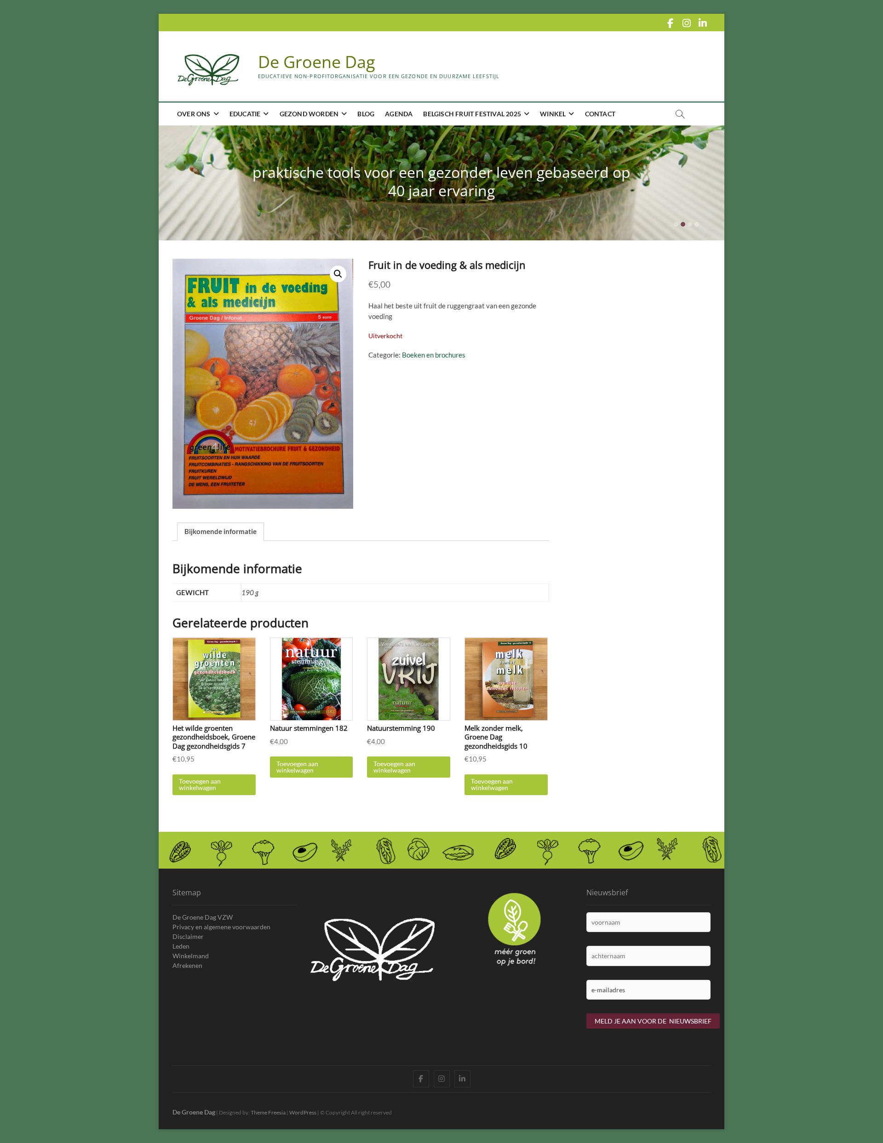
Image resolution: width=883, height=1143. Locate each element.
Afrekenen (187, 965)
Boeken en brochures (433, 355)
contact (600, 114)
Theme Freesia (268, 1112)
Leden (180, 946)
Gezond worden (309, 114)
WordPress (302, 1112)
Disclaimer (188, 936)
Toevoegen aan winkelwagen (200, 784)
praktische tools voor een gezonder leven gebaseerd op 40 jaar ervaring (441, 181)
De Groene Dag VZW (202, 917)
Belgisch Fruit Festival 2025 (472, 114)
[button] (338, 274)
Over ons (194, 114)
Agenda (399, 114)
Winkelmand (190, 956)
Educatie (245, 114)
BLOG (365, 114)
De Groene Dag (316, 62)
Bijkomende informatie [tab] (220, 531)
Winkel (553, 114)
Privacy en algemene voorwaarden (221, 927)
